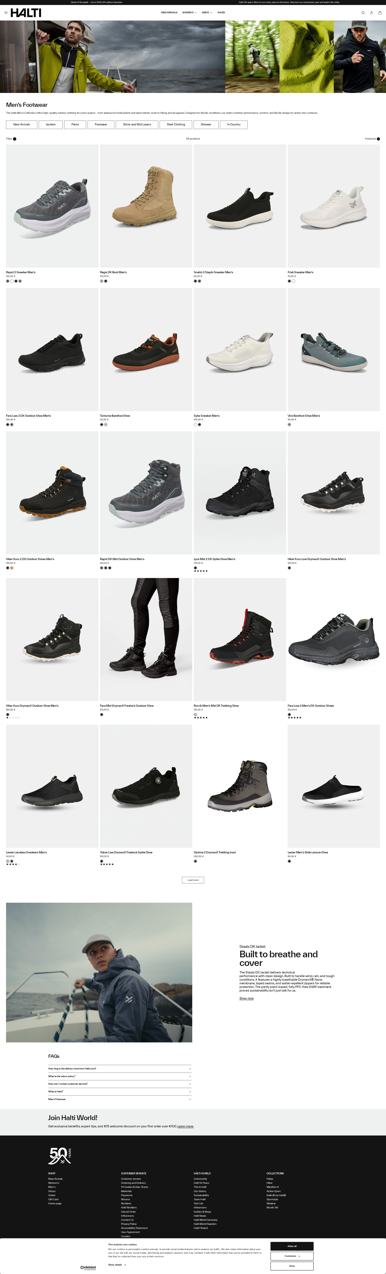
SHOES (221, 13)
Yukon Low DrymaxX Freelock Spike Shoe (126, 852)
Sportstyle (272, 1199)
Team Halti (200, 1199)
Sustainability (201, 1195)
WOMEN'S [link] (187, 13)
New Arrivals (21, 124)
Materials (126, 1191)
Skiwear (206, 124)
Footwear (101, 124)
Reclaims (126, 1203)
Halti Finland (201, 1228)
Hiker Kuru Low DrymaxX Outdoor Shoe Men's (317, 559)
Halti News (200, 1216)
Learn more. (185, 1126)
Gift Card (53, 1199)
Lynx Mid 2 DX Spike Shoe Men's (214, 559)
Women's (53, 1183)
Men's (51, 1187)
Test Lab (198, 1203)
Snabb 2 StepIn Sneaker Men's (213, 272)
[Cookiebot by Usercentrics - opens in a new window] (88, 1268)
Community (200, 1179)
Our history (200, 1191)
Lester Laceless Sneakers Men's (26, 852)
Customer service (131, 1179)
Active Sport (274, 1191)
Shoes (51, 1191)
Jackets (51, 124)
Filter (9, 139)
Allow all (292, 1246)
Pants (75, 124)
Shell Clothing (176, 124)
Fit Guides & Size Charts (134, 1187)
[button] (6, 12)
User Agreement (130, 1232)
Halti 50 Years (201, 1183)
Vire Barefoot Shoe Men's (304, 416)
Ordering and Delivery (133, 1183)
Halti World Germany (205, 1220)
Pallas (270, 1179)
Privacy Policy (129, 1224)
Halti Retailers (129, 1207)
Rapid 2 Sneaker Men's (20, 272)
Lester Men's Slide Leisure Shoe (308, 852)
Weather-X (273, 1187)
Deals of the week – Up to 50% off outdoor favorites (96, 2)
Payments (126, 1195)
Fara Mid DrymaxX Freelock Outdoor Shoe (127, 706)
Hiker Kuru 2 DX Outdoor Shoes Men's (30, 559)
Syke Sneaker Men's (207, 416)
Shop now (246, 998)
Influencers (127, 1216)
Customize (290, 1256)
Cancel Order (128, 1212)
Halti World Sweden (205, 1224)
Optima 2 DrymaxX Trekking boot (215, 852)
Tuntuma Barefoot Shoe (115, 416)
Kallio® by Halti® (276, 1195)
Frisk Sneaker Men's (300, 272)
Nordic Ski (272, 1207)
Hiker (270, 1183)
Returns (125, 1199)
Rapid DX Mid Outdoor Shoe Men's (122, 559)
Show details (115, 1264)
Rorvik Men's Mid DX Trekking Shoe (216, 706)
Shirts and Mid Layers (137, 124)
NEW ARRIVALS (169, 13)
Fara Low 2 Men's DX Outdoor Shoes (311, 706)
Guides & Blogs (202, 1212)
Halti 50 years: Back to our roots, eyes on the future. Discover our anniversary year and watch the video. (289, 2)
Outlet (51, 1195)
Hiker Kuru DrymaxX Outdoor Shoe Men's (32, 706)
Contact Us (127, 1220)
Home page (55, 1203)
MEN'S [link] (205, 13)
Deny (292, 1266)
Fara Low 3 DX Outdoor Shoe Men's (28, 416)
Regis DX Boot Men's (113, 272)
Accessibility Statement (134, 1228)
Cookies (125, 1236)
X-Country (233, 124)
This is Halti (200, 1187)
